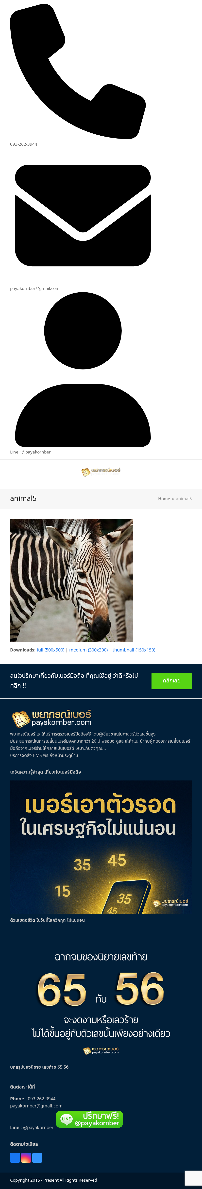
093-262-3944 (41, 1099)
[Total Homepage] (52, 727)
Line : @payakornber (30, 452)
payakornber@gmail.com (36, 1106)
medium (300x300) (88, 650)
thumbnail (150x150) (134, 650)
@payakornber (37, 1128)
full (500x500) (50, 650)
